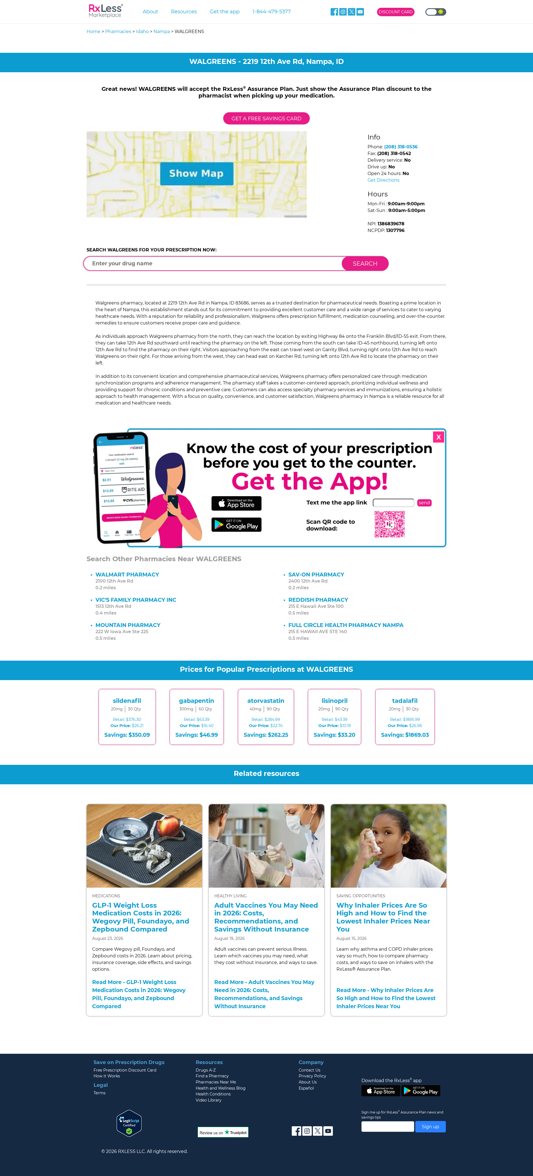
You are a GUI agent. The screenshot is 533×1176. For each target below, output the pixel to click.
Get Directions (383, 180)
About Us (308, 1082)
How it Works (107, 1075)
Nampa (162, 31)
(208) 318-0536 (401, 146)
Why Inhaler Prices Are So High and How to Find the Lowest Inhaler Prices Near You (383, 917)
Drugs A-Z (206, 1070)
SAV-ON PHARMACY (316, 574)
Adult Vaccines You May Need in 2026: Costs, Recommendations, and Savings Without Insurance (266, 917)
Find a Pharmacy (212, 1075)
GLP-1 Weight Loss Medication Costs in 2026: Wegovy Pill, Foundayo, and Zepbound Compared (140, 917)
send (424, 502)
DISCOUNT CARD (396, 11)
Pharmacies (118, 31)
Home (93, 31)
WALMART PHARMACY (127, 574)
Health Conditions (213, 1094)
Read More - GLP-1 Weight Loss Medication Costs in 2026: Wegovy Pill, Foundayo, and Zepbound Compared (138, 994)
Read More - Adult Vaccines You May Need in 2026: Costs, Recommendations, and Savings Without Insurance (264, 994)
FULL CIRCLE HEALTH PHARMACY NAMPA (346, 625)
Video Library (209, 1100)
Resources (184, 11)
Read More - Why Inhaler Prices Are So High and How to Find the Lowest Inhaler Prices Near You (386, 998)
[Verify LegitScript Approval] (129, 1123)
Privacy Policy (312, 1075)
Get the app (225, 11)
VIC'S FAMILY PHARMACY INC (135, 599)
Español (306, 1088)
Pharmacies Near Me (216, 1082)
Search (365, 263)
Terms (99, 1092)
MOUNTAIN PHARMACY (127, 625)
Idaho (142, 31)
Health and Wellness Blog (221, 1088)
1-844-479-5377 (272, 11)
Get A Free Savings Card (266, 118)
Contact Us (309, 1070)
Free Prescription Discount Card (125, 1070)
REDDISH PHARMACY (318, 599)
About (150, 11)
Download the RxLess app (391, 1080)
